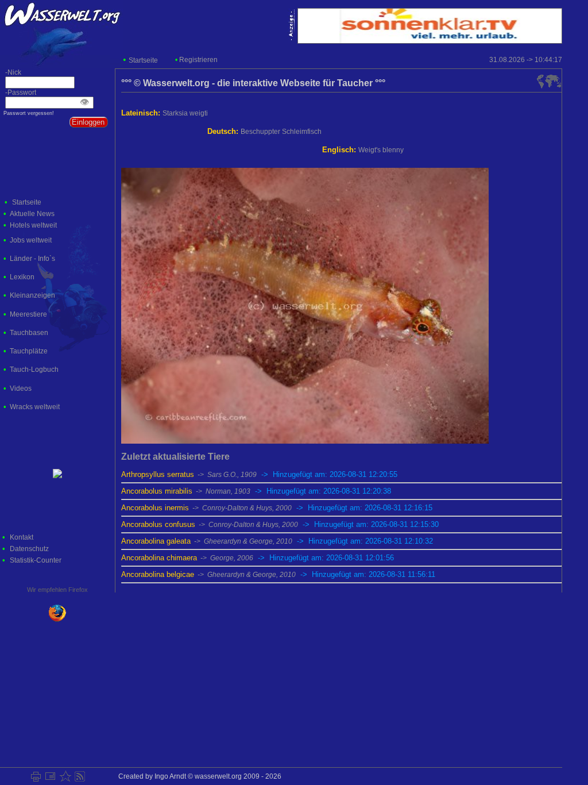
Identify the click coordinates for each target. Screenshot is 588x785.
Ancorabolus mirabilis (256, 491)
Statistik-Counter (35, 560)
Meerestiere (28, 314)
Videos (21, 388)
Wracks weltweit (35, 407)
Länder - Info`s (32, 259)
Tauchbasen (29, 333)
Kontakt (21, 537)
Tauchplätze (29, 351)
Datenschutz (29, 549)
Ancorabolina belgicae (278, 574)
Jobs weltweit (31, 240)
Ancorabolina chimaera (257, 557)
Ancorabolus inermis (276, 507)
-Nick (10, 72)
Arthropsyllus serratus (259, 474)
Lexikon (22, 277)
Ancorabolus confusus (280, 524)
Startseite (143, 60)
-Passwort (18, 92)
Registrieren (198, 60)
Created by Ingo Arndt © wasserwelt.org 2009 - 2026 (198, 776)
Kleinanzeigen (32, 295)
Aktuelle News (32, 214)
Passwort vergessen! (28, 113)
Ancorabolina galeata (277, 541)
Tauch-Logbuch (34, 369)
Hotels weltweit (33, 225)
